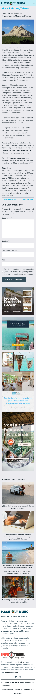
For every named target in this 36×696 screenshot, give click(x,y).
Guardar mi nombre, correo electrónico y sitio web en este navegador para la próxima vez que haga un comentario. (19, 271)
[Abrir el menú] (33, 3)
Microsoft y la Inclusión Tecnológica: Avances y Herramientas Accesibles (18, 601)
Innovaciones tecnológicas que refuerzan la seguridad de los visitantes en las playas (18, 566)
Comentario (7, 218)
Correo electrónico (9, 251)
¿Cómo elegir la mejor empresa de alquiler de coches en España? (18, 507)
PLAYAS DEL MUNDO (19, 616)
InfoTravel (22, 662)
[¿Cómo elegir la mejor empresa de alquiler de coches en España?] (18, 493)
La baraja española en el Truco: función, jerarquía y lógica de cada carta (18, 572)
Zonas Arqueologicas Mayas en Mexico (21, 47)
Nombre (5, 241)
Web (3, 260)
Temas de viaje (8, 13)
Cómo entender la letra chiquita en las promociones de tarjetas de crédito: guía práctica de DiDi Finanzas (18, 537)
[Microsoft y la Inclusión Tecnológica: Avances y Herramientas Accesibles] (18, 587)
